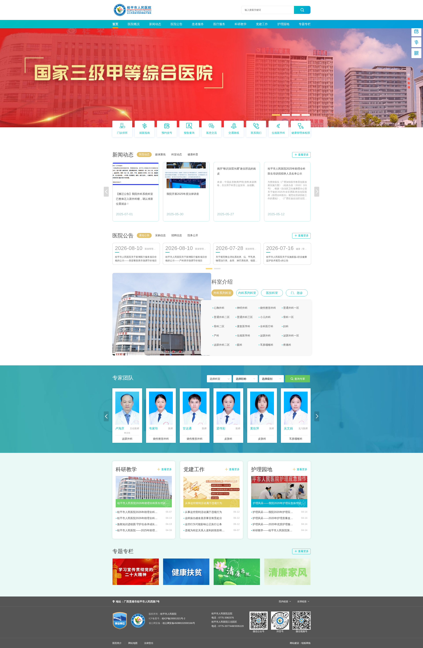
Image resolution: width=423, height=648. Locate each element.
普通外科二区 (222, 317)
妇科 (285, 326)
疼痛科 (287, 344)
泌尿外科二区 (222, 344)
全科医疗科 (266, 326)
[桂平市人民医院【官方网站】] (138, 10)
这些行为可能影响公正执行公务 (203, 524)
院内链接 (283, 601)
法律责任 (148, 643)
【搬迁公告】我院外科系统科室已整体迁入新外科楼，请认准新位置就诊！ (134, 199)
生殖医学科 (243, 335)
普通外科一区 (291, 307)
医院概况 (134, 24)
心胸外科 (219, 307)
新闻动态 (155, 24)
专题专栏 (305, 24)
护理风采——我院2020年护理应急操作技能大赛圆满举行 (273, 512)
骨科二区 (219, 326)
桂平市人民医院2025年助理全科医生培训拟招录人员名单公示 (286, 171)
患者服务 (198, 24)
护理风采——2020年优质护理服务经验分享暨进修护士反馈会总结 (273, 524)
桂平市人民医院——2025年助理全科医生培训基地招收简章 (137, 530)
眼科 (239, 344)
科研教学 (241, 24)
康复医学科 (243, 326)
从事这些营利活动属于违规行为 (203, 512)
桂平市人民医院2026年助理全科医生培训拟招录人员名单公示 (137, 512)
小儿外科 (265, 317)
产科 (216, 335)
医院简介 (117, 643)
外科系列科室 (222, 293)
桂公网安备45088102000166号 (172, 623)
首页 (115, 24)
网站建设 (294, 643)
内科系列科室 (247, 293)
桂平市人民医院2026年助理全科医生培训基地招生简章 (137, 518)
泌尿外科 (265, 335)
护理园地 (283, 24)
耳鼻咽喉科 (266, 344)
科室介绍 (222, 282)
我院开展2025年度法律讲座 (183, 194)
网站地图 (132, 643)
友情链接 (302, 601)
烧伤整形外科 (268, 307)
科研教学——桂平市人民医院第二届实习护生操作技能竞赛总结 (273, 530)
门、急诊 (297, 293)
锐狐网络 (306, 643)
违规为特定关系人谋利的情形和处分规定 (205, 530)
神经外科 (242, 307)
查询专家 (297, 379)
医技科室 (272, 293)
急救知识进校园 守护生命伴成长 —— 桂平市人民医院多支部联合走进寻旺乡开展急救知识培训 (137, 524)
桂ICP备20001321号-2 (167, 618)
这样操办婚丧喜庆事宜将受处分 (203, 518)
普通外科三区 (245, 317)
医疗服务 (219, 24)
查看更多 (301, 154)
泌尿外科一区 (291, 335)
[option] (211, 77)
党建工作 (262, 24)
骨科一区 (288, 317)
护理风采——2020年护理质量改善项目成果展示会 (273, 518)
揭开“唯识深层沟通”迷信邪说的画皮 (236, 171)
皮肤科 (228, 438)
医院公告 (176, 24)
